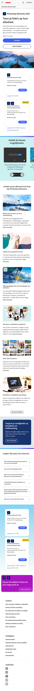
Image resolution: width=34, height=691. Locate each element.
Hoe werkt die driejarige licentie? (13, 469)
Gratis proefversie (25, 589)
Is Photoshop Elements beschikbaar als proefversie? (14, 483)
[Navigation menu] (2, 2)
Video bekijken (17, 46)
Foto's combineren (10, 626)
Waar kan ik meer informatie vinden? (14, 499)
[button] (23, 2)
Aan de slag (8, 652)
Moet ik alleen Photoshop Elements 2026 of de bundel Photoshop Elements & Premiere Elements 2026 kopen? (15, 491)
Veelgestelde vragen (10, 649)
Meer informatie (18, 82)
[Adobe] (8, 2)
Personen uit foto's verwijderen (13, 607)
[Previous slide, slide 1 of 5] (12, 174)
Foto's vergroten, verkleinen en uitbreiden (16, 604)
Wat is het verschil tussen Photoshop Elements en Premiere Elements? (14, 475)
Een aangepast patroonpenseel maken (15, 620)
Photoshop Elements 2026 (9, 7)
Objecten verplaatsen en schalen (14, 623)
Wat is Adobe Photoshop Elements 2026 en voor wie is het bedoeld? (15, 462)
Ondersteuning (9, 646)
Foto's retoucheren (10, 617)
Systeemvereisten (10, 639)
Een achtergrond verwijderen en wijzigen (16, 610)
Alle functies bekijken (17, 412)
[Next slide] (22, 174)
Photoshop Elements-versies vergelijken (16, 642)
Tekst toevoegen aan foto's (12, 614)
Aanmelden (29, 2)
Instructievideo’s (9, 655)
